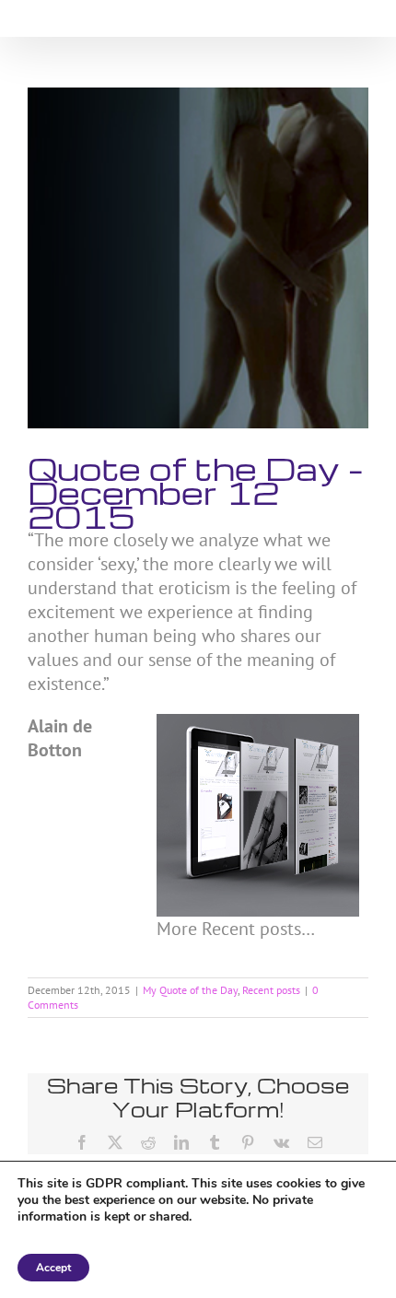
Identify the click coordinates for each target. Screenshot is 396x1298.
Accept (53, 1267)
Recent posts (271, 990)
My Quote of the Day (190, 990)
